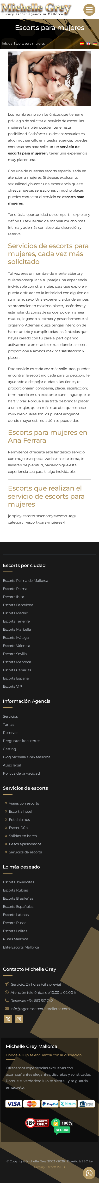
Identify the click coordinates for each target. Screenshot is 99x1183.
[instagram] (19, 1019)
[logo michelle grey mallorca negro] (36, 4)
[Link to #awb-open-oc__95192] (89, 10)
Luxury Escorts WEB (49, 1167)
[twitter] (8, 1019)
